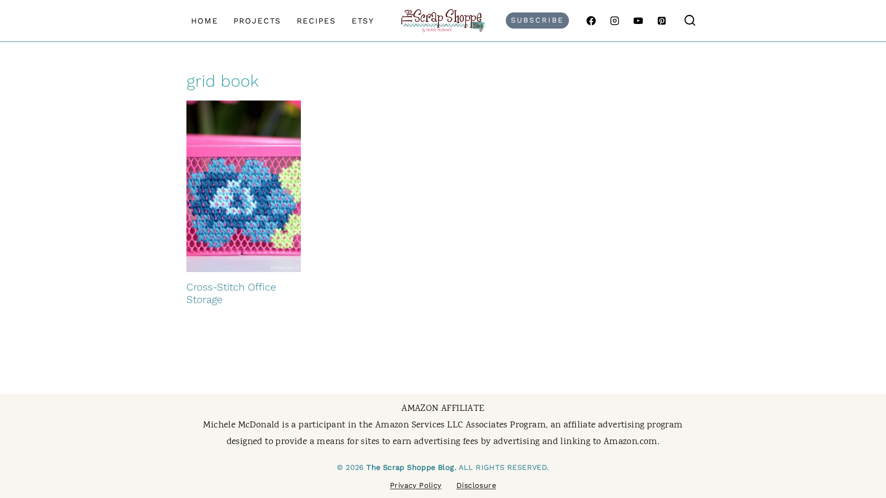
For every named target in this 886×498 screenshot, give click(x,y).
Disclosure (476, 485)
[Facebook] (591, 21)
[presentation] (243, 186)
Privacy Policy (416, 485)
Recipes (316, 20)
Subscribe (537, 20)
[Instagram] (614, 21)
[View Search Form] (690, 21)
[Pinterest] (662, 21)
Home (204, 20)
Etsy (363, 20)
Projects (257, 20)
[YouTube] (638, 21)
